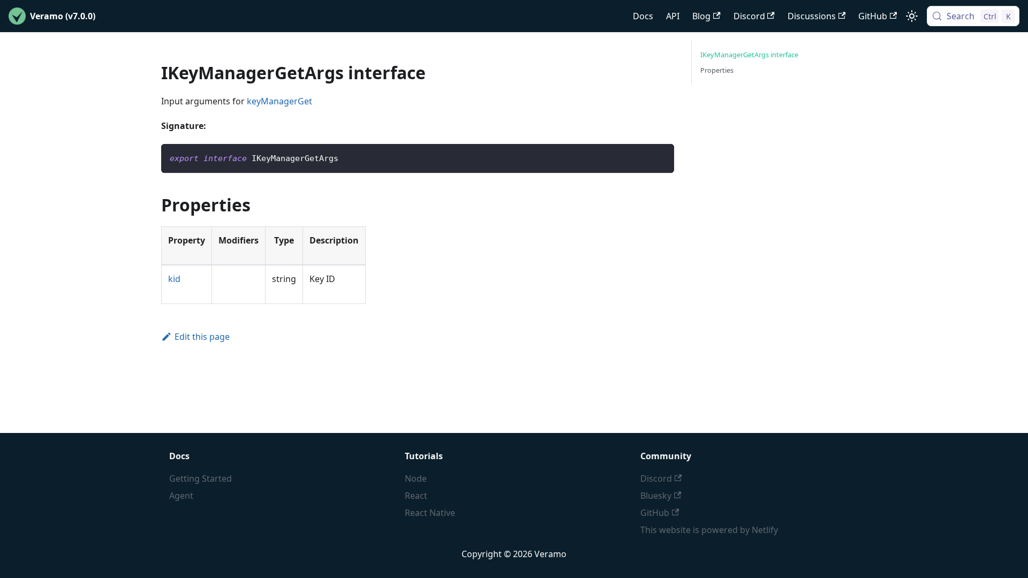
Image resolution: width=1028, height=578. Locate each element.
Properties (717, 70)
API (672, 16)
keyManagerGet (279, 101)
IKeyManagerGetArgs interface (749, 54)
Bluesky (655, 495)
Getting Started (200, 478)
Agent (181, 495)
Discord (749, 16)
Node (416, 478)
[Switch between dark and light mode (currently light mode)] (911, 16)
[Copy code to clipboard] (661, 157)
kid (174, 279)
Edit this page (202, 337)
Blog (701, 16)
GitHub (872, 16)
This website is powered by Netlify (709, 530)
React (416, 495)
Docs (643, 16)
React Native (430, 513)
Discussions (812, 16)
